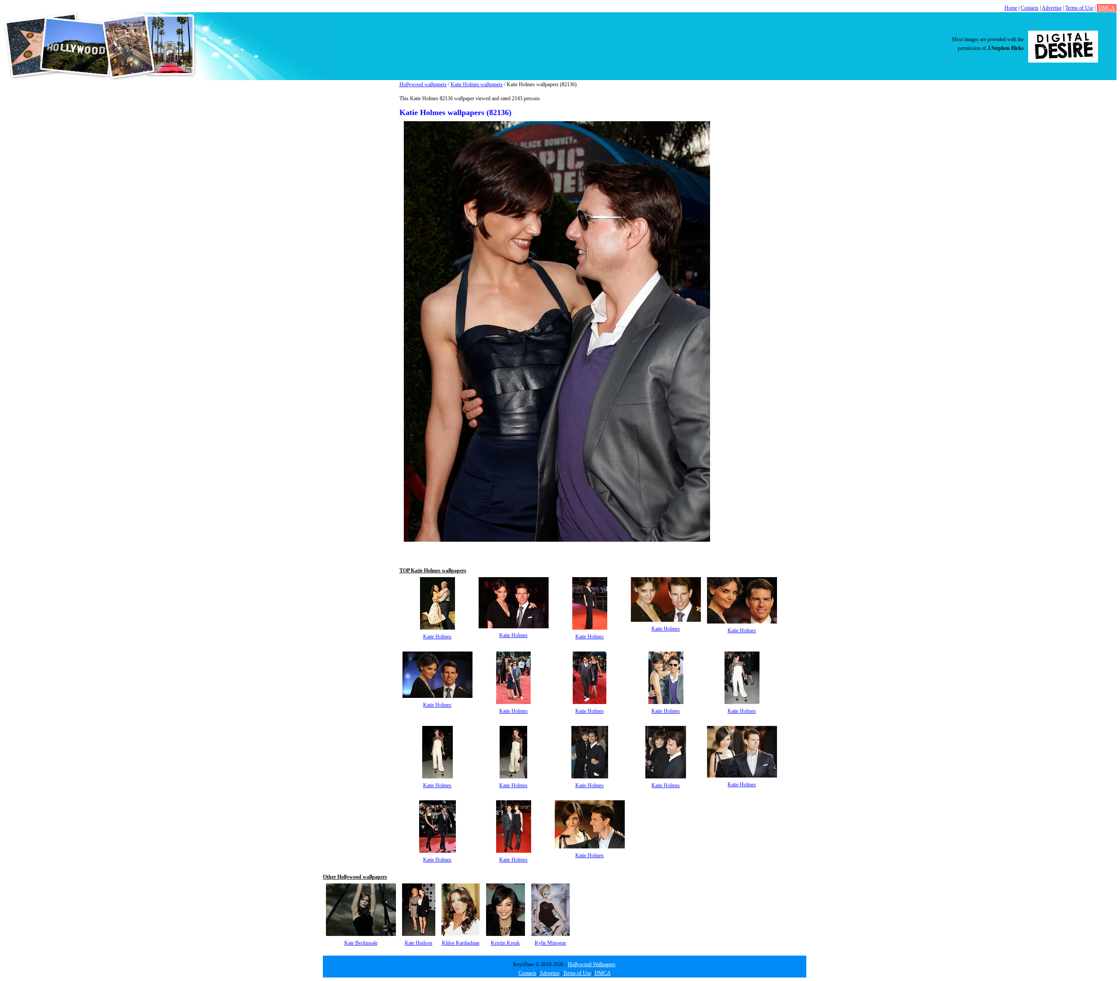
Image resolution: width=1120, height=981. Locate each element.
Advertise (1052, 8)
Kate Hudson (418, 943)
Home (1010, 8)
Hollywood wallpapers (423, 84)
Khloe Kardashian (461, 943)
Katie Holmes (437, 637)
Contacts (1030, 8)
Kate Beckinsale (361, 943)
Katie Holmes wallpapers (477, 84)
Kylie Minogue (550, 943)
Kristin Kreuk (505, 943)
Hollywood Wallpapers (592, 964)
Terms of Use (1079, 8)
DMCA (1107, 8)
